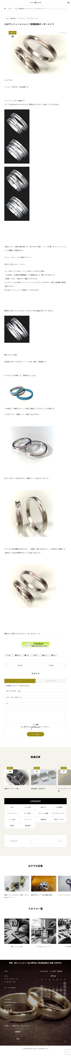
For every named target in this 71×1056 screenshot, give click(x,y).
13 (53, 990)
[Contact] (11, 1010)
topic (7, 18)
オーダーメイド (21, 18)
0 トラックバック (51, 681)
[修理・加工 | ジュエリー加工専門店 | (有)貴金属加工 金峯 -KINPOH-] (35, 2)
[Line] (5, 1010)
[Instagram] (8, 1010)
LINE (17, 1039)
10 (41, 990)
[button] (1, 884)
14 (57, 990)
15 (60, 990)
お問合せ (18, 1032)
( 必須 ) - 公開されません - (14, 697)
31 (41, 1000)
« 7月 (42, 1004)
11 (45, 990)
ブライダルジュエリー (33, 18)
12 (49, 990)
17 (41, 993)
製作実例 (12, 18)
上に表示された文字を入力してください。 (35, 727)
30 (64, 997)
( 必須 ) (13, 690)
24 (41, 997)
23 (64, 993)
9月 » (57, 1004)
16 (64, 990)
